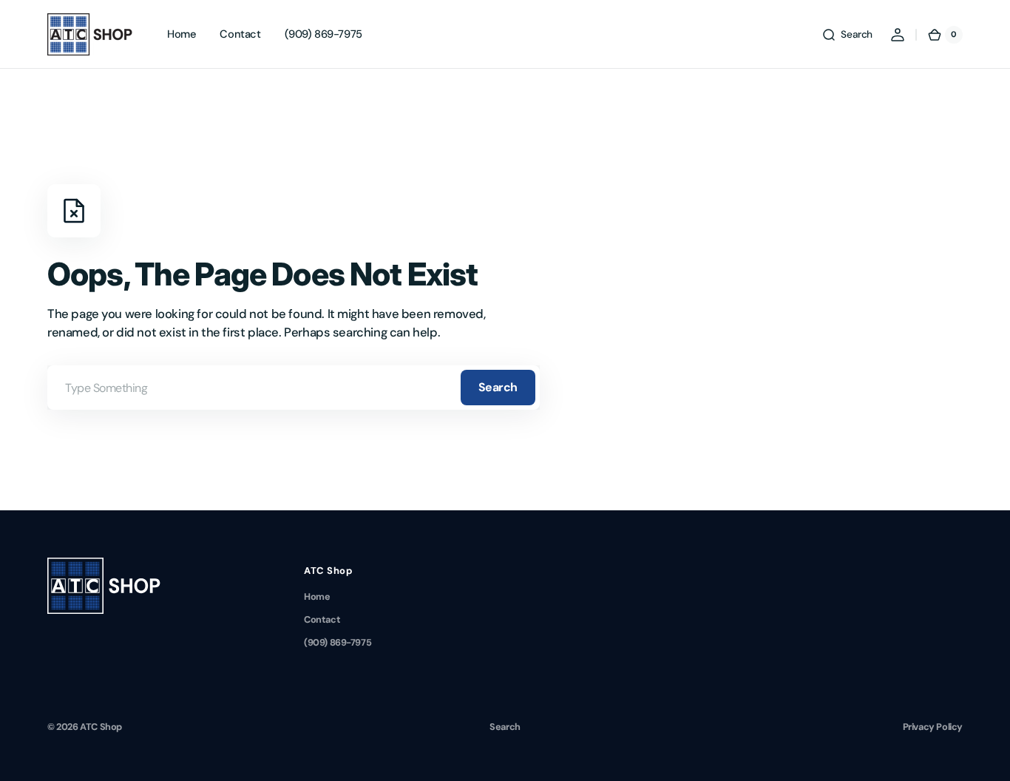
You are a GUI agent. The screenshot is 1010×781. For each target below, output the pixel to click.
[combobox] (293, 387)
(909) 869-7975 (337, 642)
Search (498, 387)
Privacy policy (933, 726)
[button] (846, 34)
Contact (322, 619)
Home (317, 596)
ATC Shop (101, 726)
